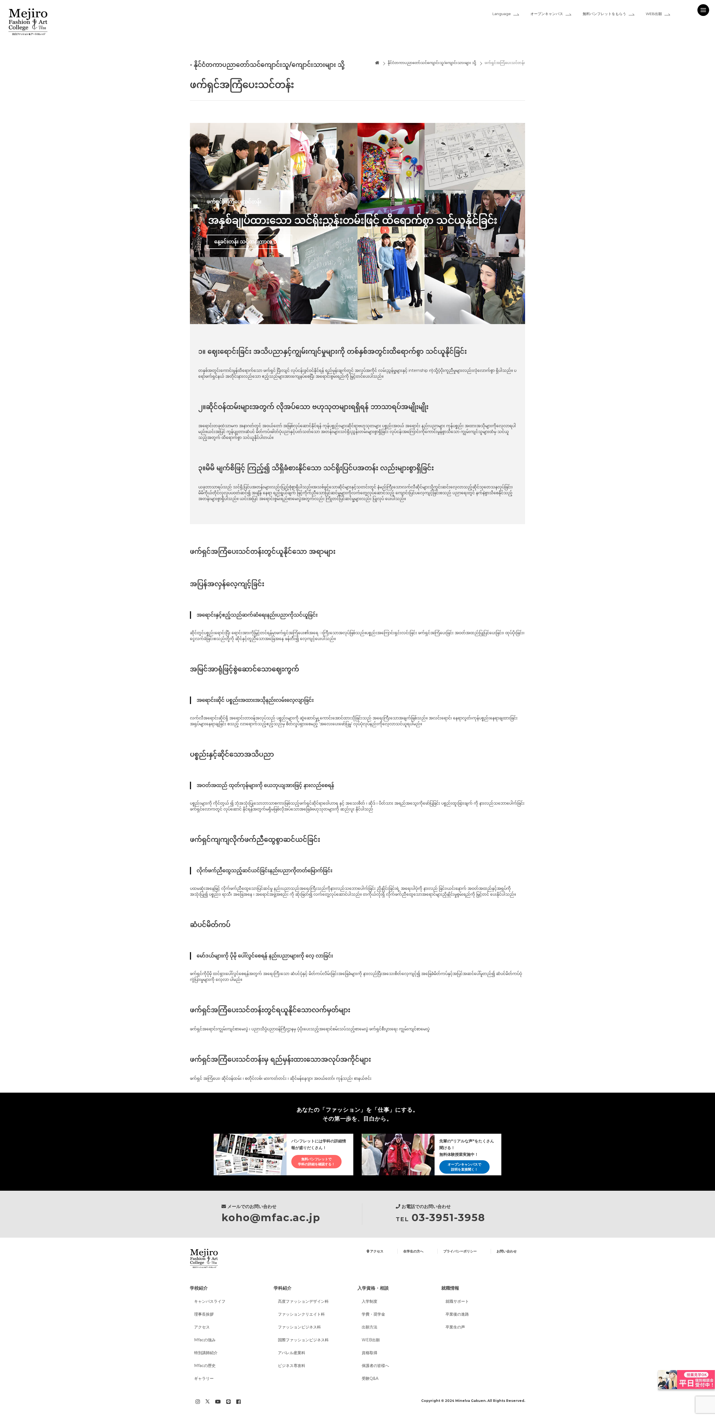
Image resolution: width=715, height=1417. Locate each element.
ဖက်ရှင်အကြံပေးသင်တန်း (505, 62)
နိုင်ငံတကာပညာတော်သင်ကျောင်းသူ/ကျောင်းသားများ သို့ (432, 62)
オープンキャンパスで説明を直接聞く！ (464, 1166)
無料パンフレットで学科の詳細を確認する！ (316, 1161)
